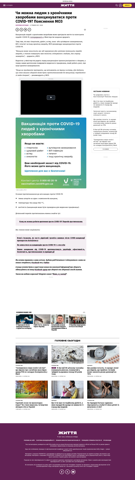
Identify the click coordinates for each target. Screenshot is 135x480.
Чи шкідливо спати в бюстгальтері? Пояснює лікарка (105, 96)
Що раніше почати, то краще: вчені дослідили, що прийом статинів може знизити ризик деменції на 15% (104, 122)
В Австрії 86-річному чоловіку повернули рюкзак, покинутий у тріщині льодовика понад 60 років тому (105, 132)
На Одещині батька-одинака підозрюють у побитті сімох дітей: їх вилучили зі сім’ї (103, 405)
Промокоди (107, 440)
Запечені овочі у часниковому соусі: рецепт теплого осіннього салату (104, 113)
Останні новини (101, 91)
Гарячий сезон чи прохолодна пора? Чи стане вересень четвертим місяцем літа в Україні (32, 405)
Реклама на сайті (29, 440)
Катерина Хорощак (22, 25)
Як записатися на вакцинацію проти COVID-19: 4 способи (41, 245)
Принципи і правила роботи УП (92, 440)
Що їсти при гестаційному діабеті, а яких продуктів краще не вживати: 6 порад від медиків (105, 104)
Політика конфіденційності (45, 440)
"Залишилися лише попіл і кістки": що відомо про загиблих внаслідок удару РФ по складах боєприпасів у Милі (105, 142)
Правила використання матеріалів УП (68, 440)
